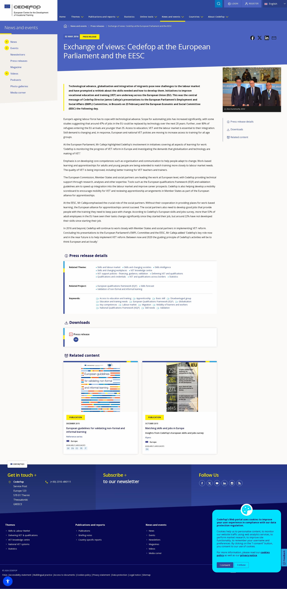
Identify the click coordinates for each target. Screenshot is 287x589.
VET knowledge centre (141, 270)
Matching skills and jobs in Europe (164, 428)
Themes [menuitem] (75, 16)
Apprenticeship (143, 298)
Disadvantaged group (180, 298)
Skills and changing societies (137, 267)
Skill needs (150, 307)
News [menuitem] (13, 42)
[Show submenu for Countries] (201, 17)
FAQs (4, 574)
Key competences (108, 304)
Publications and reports (90, 524)
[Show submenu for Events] (6, 48)
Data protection (119, 574)
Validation (165, 307)
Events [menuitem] (14, 48)
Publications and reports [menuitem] (101, 16)
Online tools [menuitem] (146, 16)
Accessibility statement (20, 574)
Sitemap (147, 574)
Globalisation (185, 301)
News (151, 530)
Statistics (173, 276)
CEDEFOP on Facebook (202, 483)
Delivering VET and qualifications (167, 273)
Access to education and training (115, 298)
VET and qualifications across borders (147, 276)
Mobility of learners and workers (172, 304)
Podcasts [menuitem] (15, 80)
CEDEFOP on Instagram (232, 483)
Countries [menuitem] (194, 16)
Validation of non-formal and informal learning (119, 289)
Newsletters (154, 539)
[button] (252, 38)
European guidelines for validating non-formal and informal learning (95, 430)
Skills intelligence (163, 267)
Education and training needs (114, 301)
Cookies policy (84, 574)
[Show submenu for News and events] (182, 17)
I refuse (241, 565)
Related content (239, 137)
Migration (146, 304)
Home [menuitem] (62, 16)
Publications (84, 530)
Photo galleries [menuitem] (19, 86)
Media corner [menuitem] (18, 92)
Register (253, 3)
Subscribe (113, 475)
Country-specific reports (90, 539)
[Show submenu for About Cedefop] (227, 17)
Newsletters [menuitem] (17, 54)
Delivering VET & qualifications (23, 535)
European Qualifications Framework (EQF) (153, 301)
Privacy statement (101, 574)
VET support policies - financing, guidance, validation (122, 273)
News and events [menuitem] (171, 16)
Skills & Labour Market (19, 530)
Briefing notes (85, 535)
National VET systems (18, 544)
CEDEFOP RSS (239, 483)
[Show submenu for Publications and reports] (117, 17)
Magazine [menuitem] (16, 67)
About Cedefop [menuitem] (216, 16)
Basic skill (160, 298)
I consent (225, 565)
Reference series (74, 436)
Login (235, 3)
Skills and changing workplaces (112, 270)
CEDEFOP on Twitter (210, 483)
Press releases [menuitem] (18, 61)
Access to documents (64, 574)
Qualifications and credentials (111, 276)
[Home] (26, 10)
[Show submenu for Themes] (82, 17)
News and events (79, 26)
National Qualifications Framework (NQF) (120, 307)
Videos (152, 548)
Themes (10, 524)
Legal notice (135, 574)
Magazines (154, 544)
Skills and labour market (108, 267)
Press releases (97, 26)
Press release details (242, 121)
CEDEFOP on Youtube (217, 483)
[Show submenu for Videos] (6, 73)
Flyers (148, 437)
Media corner (155, 553)
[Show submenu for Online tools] (155, 17)
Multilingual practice (42, 574)
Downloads (236, 129)
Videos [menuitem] (14, 73)
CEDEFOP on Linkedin (225, 483)
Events (152, 535)
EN (76, 339)
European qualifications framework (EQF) (117, 285)
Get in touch (20, 475)
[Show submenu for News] (6, 41)
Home (65, 26)
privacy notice (248, 555)
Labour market (129, 304)
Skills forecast (147, 285)
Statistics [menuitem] (129, 16)
